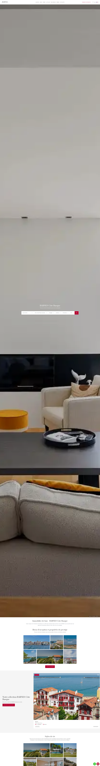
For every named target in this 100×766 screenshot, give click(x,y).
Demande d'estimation (86, 2)
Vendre (44, 2)
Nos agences (53, 2)
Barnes (58, 2)
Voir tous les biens (50, 666)
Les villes (48, 2)
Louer (41, 2)
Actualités (62, 2)
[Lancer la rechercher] (77, 313)
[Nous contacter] (98, 764)
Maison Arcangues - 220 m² (93, 616)
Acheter (37, 2)
